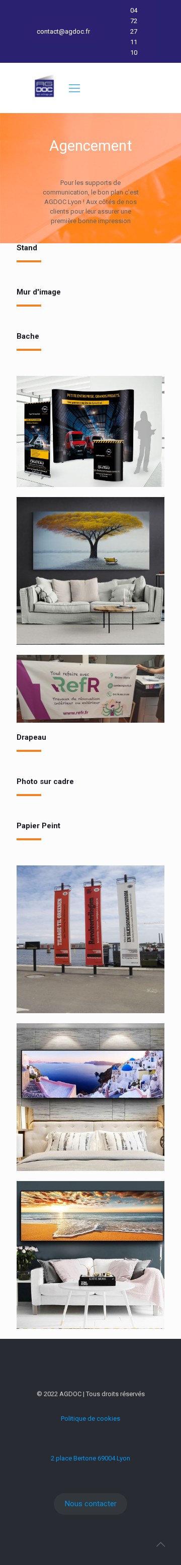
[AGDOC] (44, 102)
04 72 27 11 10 (133, 31)
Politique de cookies (90, 1418)
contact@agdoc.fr (63, 31)
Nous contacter (91, 1503)
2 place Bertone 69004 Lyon (90, 1458)
